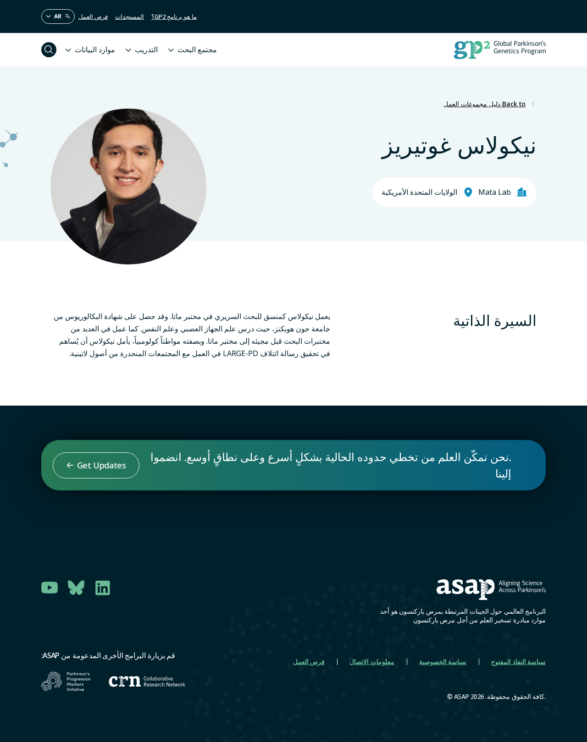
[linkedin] (102, 587)
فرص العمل (93, 16)
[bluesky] (76, 587)
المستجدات (129, 16)
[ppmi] (65, 681)
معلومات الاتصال (371, 661)
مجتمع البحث (197, 49)
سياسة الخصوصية (442, 661)
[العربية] (58, 16)
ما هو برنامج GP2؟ (174, 16)
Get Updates (101, 465)
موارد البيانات (95, 49)
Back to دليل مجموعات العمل (484, 104)
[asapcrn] (147, 681)
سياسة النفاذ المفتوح (518, 661)
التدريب (146, 49)
